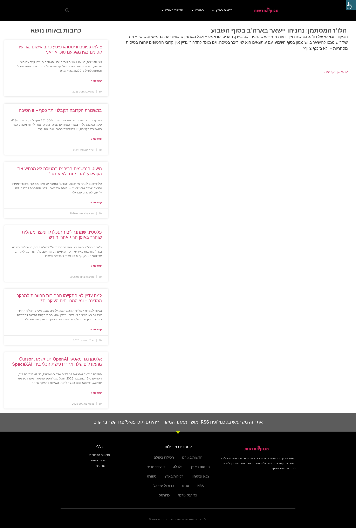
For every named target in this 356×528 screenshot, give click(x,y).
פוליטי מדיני (156, 467)
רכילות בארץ (174, 476)
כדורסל (164, 495)
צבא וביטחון (201, 476)
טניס (185, 486)
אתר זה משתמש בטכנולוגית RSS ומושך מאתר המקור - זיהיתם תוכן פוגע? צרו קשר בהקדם (178, 422)
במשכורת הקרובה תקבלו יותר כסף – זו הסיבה (60, 110)
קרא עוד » (96, 80)
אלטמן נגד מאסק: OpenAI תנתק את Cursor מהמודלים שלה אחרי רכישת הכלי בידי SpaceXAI (57, 361)
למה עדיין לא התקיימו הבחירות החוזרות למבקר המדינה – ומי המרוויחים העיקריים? (59, 298)
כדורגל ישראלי (163, 486)
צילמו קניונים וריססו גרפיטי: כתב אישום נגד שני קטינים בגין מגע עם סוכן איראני (60, 49)
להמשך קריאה (336, 71)
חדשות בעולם (174, 10)
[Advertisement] (232, 111)
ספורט (199, 10)
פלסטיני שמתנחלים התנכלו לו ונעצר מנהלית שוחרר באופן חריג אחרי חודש (62, 234)
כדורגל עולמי (187, 495)
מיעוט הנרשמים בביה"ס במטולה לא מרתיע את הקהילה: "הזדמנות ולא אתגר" (59, 171)
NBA (200, 486)
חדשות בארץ (224, 10)
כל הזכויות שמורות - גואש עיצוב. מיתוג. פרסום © (178, 519)
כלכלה (178, 467)
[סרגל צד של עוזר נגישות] (351, 5)
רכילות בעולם (164, 457)
